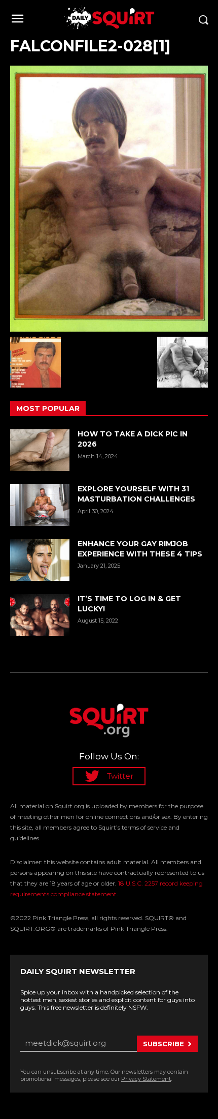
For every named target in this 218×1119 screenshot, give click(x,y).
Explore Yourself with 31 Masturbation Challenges (136, 494)
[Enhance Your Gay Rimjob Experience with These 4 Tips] (39, 560)
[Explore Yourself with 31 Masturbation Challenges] (39, 505)
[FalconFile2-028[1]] (109, 199)
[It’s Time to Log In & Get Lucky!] (39, 615)
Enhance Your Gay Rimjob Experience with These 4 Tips (140, 548)
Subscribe (163, 1044)
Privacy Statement (146, 1078)
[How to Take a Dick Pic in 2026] (39, 450)
